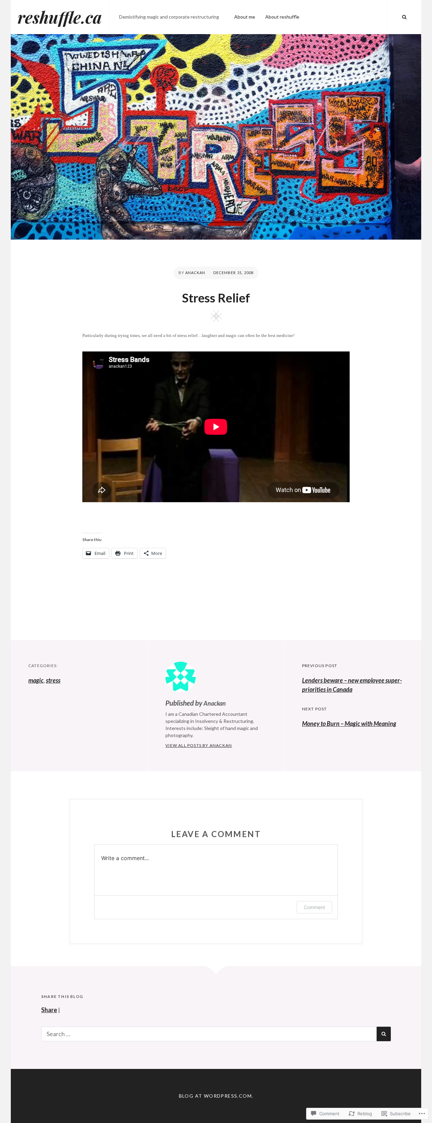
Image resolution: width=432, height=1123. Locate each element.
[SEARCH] (404, 17)
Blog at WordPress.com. (216, 1096)
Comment (314, 907)
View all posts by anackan (198, 745)
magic (36, 680)
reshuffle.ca (60, 17)
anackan (195, 272)
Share (49, 1010)
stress (53, 680)
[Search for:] (209, 1033)
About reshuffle (282, 17)
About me (244, 17)
